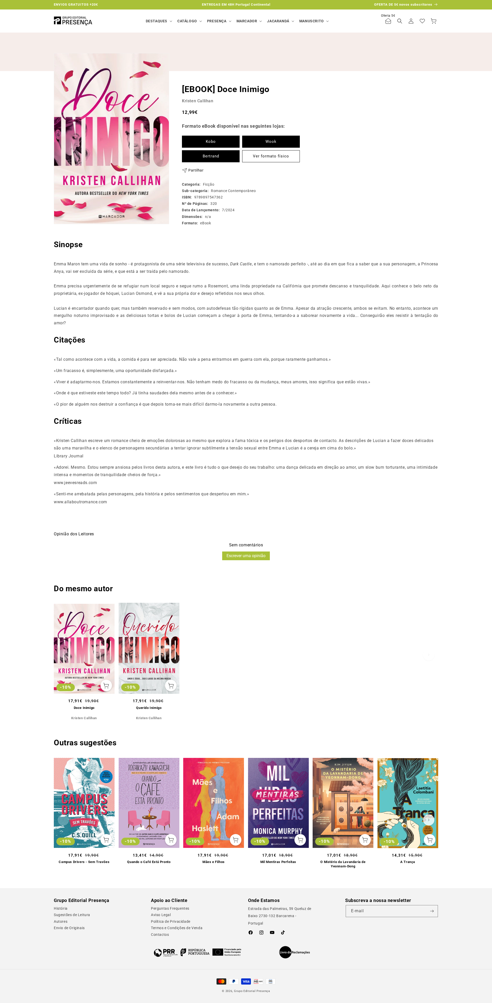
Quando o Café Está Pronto (148, 862)
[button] (158, 21)
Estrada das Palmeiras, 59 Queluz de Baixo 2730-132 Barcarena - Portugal (279, 916)
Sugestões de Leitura (72, 915)
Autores (60, 921)
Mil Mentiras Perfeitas (278, 862)
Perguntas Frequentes (170, 908)
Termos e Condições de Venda (176, 928)
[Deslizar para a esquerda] (63, 654)
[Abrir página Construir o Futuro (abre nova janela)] (197, 952)
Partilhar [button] (195, 170)
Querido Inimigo (148, 708)
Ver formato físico (271, 156)
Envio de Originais (69, 928)
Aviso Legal (161, 915)
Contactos (160, 934)
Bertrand (211, 156)
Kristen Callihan (197, 100)
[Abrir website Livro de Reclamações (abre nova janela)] (295, 952)
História (61, 908)
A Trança (407, 862)
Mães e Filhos (213, 862)
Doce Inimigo (84, 708)
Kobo (211, 141)
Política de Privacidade (170, 921)
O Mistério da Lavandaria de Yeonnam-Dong (342, 864)
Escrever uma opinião (246, 555)
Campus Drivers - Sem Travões (84, 862)
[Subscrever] (432, 911)
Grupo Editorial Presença (252, 991)
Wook (270, 141)
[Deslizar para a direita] (428, 654)
